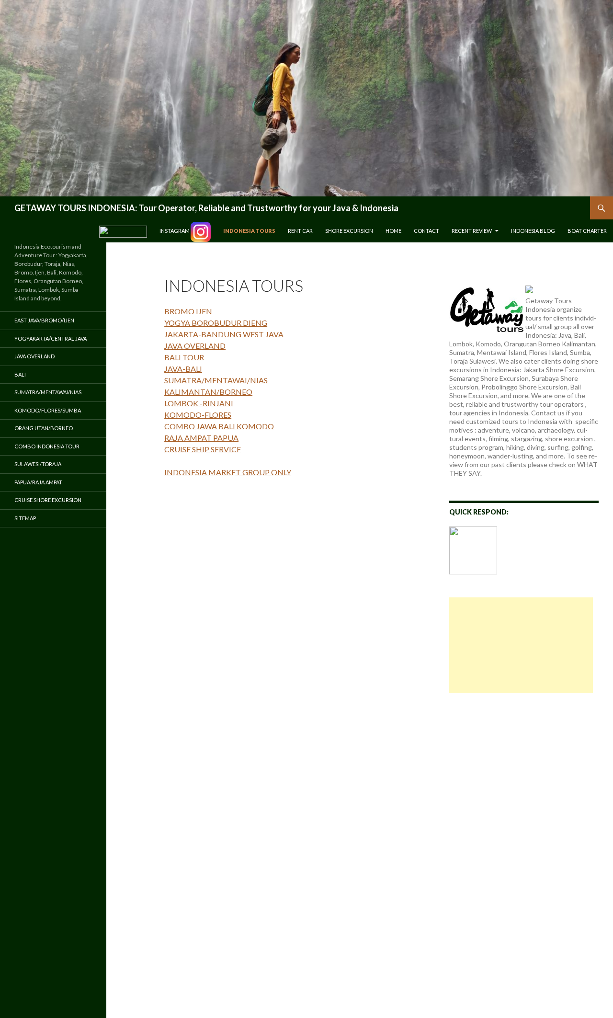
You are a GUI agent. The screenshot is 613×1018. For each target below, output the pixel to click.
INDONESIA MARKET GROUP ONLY (227, 472)
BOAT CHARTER (587, 231)
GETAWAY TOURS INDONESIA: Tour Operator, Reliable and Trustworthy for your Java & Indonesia (206, 208)
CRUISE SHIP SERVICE (202, 449)
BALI (20, 374)
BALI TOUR (184, 357)
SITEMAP (25, 518)
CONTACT (426, 231)
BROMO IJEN (188, 311)
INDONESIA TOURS (249, 231)
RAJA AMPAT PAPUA (201, 437)
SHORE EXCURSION (349, 231)
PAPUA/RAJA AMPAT (38, 482)
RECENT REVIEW (472, 231)
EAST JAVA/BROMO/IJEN (44, 320)
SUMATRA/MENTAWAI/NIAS (216, 380)
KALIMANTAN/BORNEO (208, 391)
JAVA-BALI (183, 368)
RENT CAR (300, 231)
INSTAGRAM (175, 231)
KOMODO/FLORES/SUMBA (47, 410)
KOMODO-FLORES (197, 414)
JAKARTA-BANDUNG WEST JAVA (224, 334)
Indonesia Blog (533, 231)
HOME (393, 231)
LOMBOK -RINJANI (198, 403)
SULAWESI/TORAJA (37, 464)
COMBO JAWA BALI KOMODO (219, 426)
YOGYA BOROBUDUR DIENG (215, 322)
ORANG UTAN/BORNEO (43, 428)
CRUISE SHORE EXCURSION (47, 500)
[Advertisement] (521, 645)
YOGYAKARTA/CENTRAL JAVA (50, 338)
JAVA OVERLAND (195, 345)
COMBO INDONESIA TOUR (46, 446)
